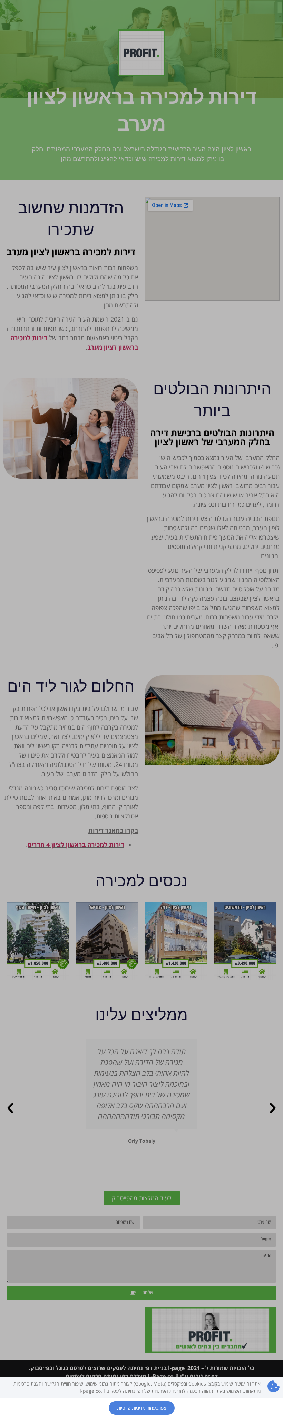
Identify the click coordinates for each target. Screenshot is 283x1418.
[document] (141, 709)
